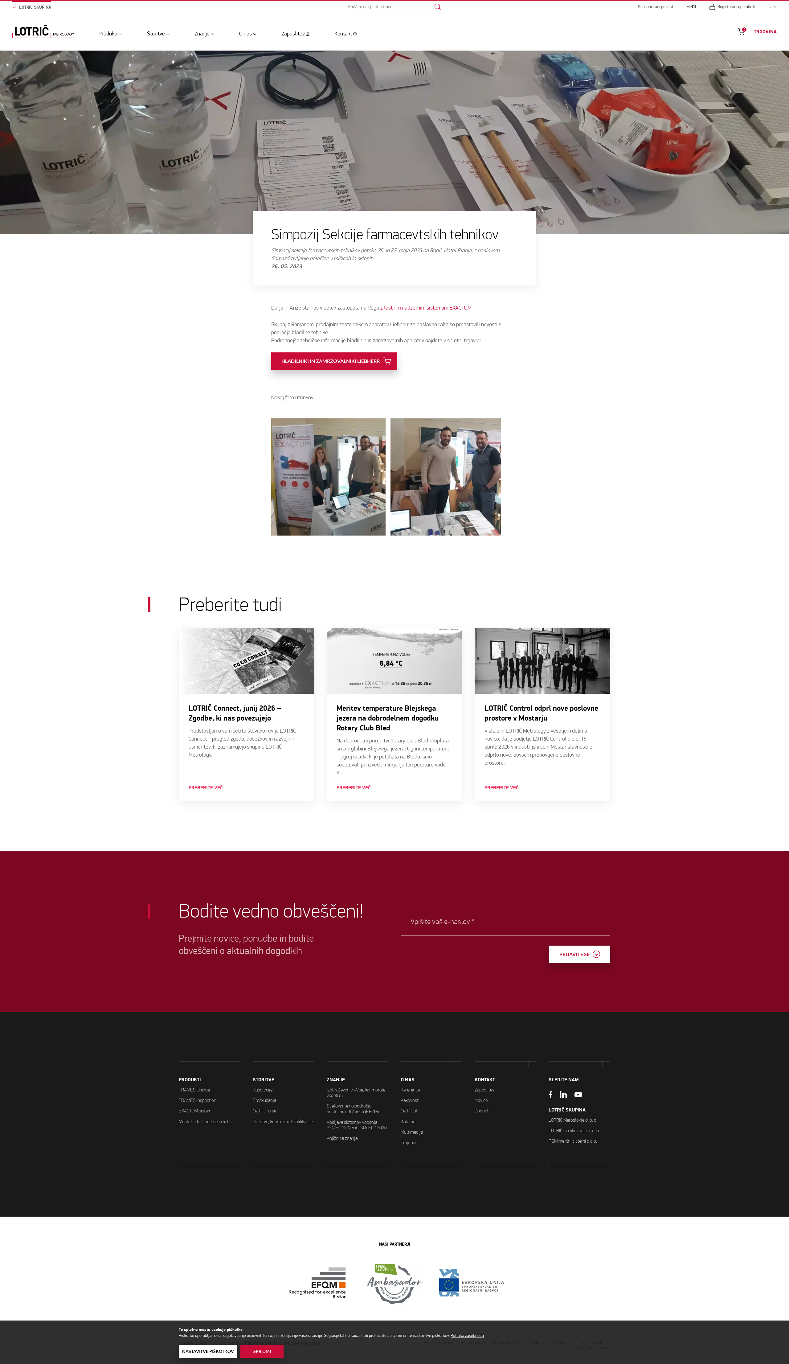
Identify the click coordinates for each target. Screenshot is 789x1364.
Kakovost (410, 1100)
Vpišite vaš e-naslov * (442, 921)
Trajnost (409, 1142)
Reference (410, 1090)
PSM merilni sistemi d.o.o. (573, 1141)
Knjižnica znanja (342, 1138)
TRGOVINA (765, 32)
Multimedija (412, 1132)
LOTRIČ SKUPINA (567, 1110)
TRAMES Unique (194, 1090)
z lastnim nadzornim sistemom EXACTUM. (426, 308)
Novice (481, 1100)
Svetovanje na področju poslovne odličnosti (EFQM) (353, 1108)
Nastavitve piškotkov (208, 1351)
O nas (245, 34)
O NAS (408, 1080)
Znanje (202, 34)
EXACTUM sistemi (195, 1111)
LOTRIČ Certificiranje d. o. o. (574, 1130)
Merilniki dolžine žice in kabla (206, 1121)
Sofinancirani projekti (656, 7)
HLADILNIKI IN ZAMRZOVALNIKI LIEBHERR (330, 361)
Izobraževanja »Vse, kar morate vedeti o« (356, 1092)
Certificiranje (264, 1111)
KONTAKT (485, 1080)
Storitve (156, 34)
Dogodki (482, 1111)
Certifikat (409, 1111)
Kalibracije (262, 1090)
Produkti (108, 34)
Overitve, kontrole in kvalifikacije (283, 1121)
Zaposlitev (293, 34)
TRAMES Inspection (197, 1100)
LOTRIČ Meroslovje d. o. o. (573, 1120)
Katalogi (408, 1121)
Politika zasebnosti (467, 1335)
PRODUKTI (190, 1080)
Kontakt (343, 34)
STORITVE (263, 1080)
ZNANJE (336, 1080)
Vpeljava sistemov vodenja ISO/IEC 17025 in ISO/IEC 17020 (357, 1125)
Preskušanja (264, 1100)
